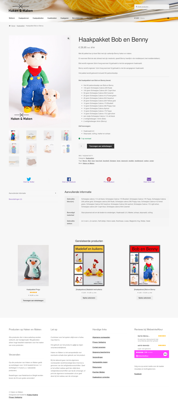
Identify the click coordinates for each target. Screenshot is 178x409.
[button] (68, 38)
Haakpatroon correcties (101, 377)
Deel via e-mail (149, 182)
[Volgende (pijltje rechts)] (174, 204)
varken (146, 161)
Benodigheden (77, 18)
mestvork (124, 161)
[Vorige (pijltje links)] (3, 204)
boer (93, 161)
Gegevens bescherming (101, 352)
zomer (152, 161)
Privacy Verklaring (99, 342)
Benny (85, 161)
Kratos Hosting (32, 394)
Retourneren (97, 367)
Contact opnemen (99, 347)
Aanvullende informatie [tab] (17, 193)
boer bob (99, 161)
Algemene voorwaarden (101, 337)
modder (131, 161)
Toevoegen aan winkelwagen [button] (33, 300)
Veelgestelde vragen (100, 362)
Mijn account (100, 18)
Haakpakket (21, 26)
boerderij (106, 161)
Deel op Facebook (69, 182)
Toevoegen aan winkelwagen (100, 146)
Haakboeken (52, 18)
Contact (90, 18)
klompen (113, 161)
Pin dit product (109, 182)
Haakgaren (64, 18)
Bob (89, 161)
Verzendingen (98, 357)
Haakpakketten (38, 18)
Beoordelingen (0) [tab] (15, 199)
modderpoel (139, 161)
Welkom (12, 18)
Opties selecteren (89, 298)
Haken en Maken (88, 163)
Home (13, 26)
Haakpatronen (24, 18)
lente (118, 161)
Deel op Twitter (28, 182)
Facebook (138, 374)
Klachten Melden (99, 372)
